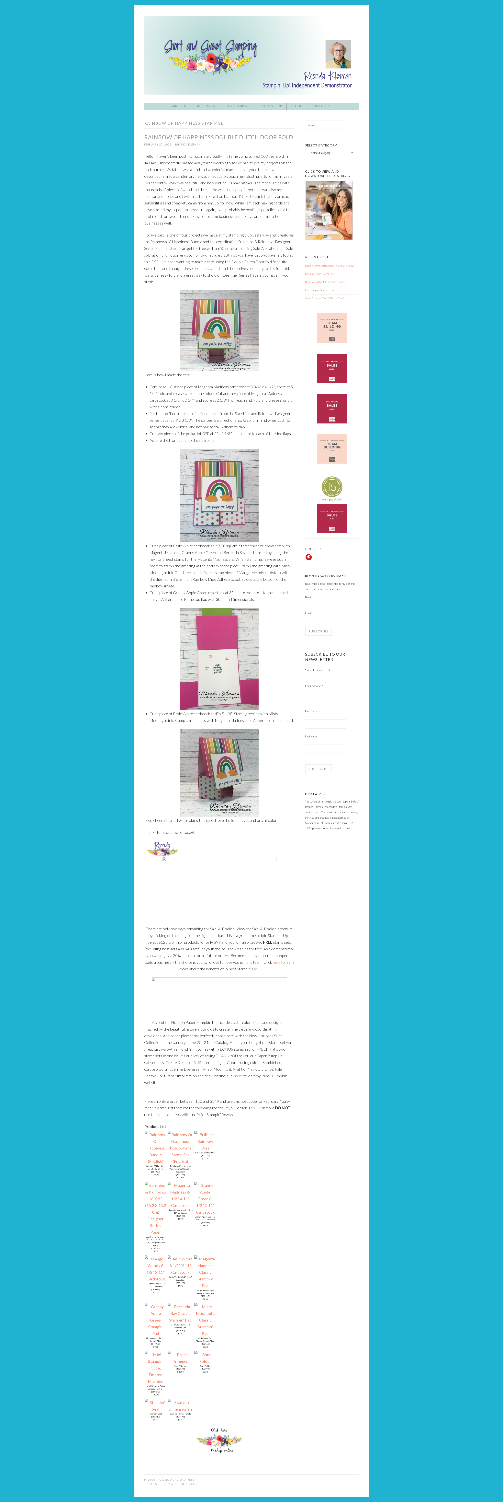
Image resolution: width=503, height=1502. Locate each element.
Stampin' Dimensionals (180, 1414)
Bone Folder (205, 1366)
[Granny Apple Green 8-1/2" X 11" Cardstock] (205, 1212)
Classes (297, 106)
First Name (311, 711)
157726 (205, 1155)
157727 (155, 1172)
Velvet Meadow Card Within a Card (324, 298)
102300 (205, 1369)
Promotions (272, 106)
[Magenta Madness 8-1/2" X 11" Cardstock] (180, 1205)
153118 (205, 1344)
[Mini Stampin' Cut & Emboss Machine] (155, 1381)
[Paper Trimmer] (180, 1361)
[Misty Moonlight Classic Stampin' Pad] (205, 1333)
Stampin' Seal (156, 1414)
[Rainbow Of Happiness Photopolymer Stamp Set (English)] (180, 1161)
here (276, 962)
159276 (180, 1282)
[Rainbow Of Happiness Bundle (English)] (155, 1161)
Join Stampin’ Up (239, 106)
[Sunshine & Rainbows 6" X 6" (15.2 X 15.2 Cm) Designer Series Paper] (155, 1232)
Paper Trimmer (180, 1366)
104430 (180, 1416)
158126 (155, 1248)
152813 (155, 1416)
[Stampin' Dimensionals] (180, 1409)
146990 (205, 1222)
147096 (180, 1330)
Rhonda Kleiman (187, 144)
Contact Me (322, 106)
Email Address (314, 685)
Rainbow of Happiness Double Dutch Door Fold (218, 137)
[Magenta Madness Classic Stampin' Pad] (205, 1285)
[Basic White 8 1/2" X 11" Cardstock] (180, 1272)
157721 (180, 1174)
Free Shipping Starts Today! (320, 290)
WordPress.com (183, 1483)
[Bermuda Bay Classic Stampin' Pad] (180, 1320)
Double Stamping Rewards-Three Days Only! (329, 265)
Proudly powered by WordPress (169, 1479)
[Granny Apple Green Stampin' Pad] (155, 1333)
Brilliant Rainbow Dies (205, 1152)
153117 (205, 1296)
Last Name (311, 736)
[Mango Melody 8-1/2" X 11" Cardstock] (155, 1279)
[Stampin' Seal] (155, 1409)
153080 (180, 1216)
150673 (155, 1392)
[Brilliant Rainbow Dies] (205, 1148)
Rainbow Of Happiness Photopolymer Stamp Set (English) (180, 1169)
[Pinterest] (309, 557)
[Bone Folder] (205, 1361)
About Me (180, 106)
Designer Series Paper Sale (319, 273)
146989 (155, 1289)
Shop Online (206, 106)
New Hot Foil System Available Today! (325, 281)
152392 (180, 1369)
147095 (155, 1344)
